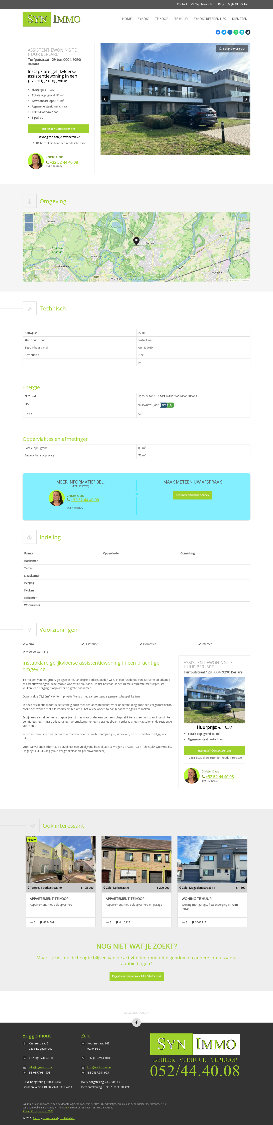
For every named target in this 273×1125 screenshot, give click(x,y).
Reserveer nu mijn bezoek (192, 495)
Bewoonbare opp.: (44, 101)
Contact (182, 4)
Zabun (36, 1118)
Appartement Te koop (49, 898)
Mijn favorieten (204, 4)
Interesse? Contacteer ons (59, 129)
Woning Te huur (196, 898)
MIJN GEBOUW (237, 4)
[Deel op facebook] (217, 32)
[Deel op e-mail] (241, 32)
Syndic (143, 19)
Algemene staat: (42, 106)
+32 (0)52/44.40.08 (41, 1058)
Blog (221, 4)
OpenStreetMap (236, 281)
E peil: (35, 117)
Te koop (161, 19)
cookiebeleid (67, 1118)
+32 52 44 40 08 (64, 162)
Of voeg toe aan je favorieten (57, 137)
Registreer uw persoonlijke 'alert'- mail (136, 976)
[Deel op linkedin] (229, 32)
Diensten (239, 19)
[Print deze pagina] (247, 32)
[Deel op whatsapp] (235, 32)
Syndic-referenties (210, 19)
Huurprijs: (38, 90)
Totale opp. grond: (44, 95)
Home (127, 19)
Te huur (181, 19)
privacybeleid (50, 1118)
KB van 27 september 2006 (38, 1111)
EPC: (35, 112)
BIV (67, 1107)
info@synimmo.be (40, 1067)
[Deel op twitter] (223, 32)
